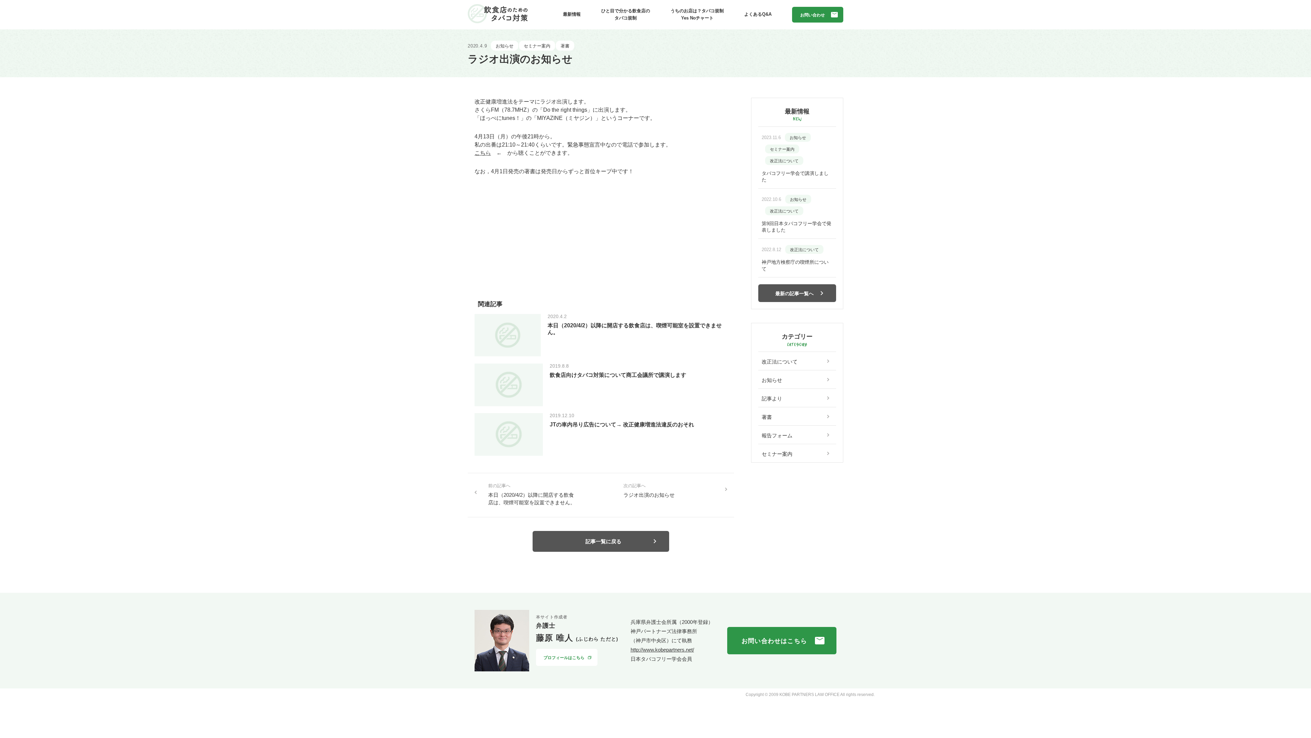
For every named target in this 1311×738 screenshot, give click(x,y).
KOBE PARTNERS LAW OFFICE (809, 694)
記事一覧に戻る (603, 541)
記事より (772, 398)
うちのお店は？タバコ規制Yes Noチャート (697, 14)
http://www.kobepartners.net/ (662, 650)
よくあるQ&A (758, 14)
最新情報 (572, 14)
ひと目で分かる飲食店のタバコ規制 (625, 14)
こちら (483, 153)
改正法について (780, 362)
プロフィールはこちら (564, 657)
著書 (767, 417)
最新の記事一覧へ (794, 293)
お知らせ (772, 380)
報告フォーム (777, 435)
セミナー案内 (777, 454)
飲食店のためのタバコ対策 (498, 13)
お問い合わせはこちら (774, 641)
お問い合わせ (812, 15)
